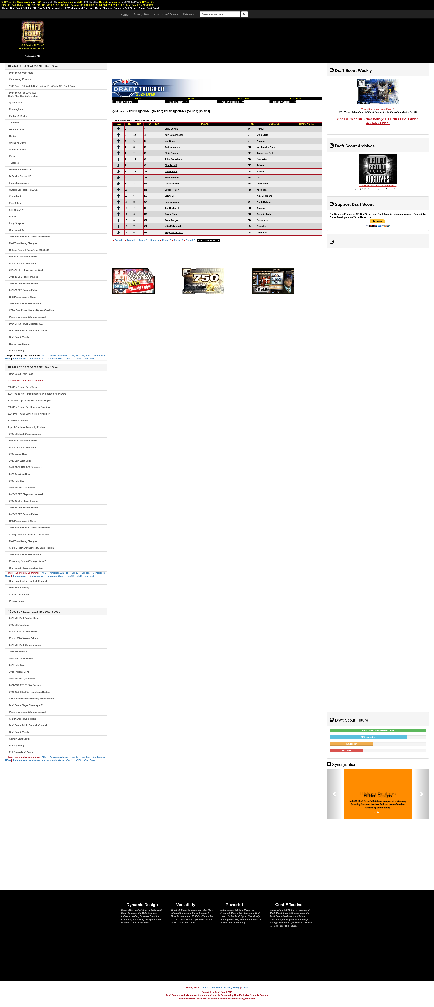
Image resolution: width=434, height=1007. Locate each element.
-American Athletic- (59, 355)
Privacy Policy (231, 987)
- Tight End (13, 122)
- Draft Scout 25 (16, 230)
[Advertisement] (249, 39)
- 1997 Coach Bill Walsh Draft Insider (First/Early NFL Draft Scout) (42, 86)
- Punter (12, 216)
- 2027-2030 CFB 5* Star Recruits (24, 303)
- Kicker (12, 156)
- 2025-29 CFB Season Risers (23, 283)
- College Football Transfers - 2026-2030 (28, 250)
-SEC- (79, 358)
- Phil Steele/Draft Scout (20, 752)
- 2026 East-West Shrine (20, 461)
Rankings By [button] (140, 14)
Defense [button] (188, 14)
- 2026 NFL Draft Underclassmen (24, 434)
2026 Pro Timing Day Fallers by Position (29, 414)
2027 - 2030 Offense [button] (165, 14)
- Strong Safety (15, 210)
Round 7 (190, 240)
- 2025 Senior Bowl (17, 651)
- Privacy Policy (16, 350)
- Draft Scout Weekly (18, 337)
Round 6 (178, 240)
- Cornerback (14, 196)
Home (124, 14)
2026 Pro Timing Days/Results (23, 387)
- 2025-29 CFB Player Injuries (23, 277)
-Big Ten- (85, 355)
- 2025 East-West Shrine (20, 658)
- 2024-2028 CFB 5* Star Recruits (24, 685)
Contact (245, 987)
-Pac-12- (70, 358)
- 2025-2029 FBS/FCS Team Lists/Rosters (29, 527)
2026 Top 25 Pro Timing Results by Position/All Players (37, 393)
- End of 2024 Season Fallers (23, 638)
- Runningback (15, 109)
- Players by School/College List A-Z (27, 317)
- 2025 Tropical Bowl (18, 672)
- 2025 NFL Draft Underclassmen (24, 645)
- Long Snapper (16, 223)
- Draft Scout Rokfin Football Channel (27, 330)
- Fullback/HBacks (17, 116)
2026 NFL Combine (18, 420)
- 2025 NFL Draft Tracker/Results (24, 618)
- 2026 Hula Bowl (16, 481)
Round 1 (119, 240)
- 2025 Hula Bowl (16, 665)
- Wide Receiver (16, 129)
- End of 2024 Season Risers (22, 631)
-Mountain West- (55, 358)
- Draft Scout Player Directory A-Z (25, 324)
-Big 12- (75, 355)
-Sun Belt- (89, 358)
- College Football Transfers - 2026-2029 (28, 534)
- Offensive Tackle (17, 149)
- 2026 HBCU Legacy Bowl (21, 487)
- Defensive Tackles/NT (19, 176)
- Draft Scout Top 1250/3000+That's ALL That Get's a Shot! (23, 94)
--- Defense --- (15, 163)
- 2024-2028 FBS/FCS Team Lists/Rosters (29, 692)
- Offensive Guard (17, 143)
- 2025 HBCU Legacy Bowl (21, 678)
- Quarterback (15, 102)
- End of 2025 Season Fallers (23, 263)
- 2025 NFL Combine (18, 625)
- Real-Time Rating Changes (22, 243)
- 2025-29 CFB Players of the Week (25, 270)
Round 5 (166, 240)
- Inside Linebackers (18, 183)
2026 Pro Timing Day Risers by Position (29, 407)
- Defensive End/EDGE (19, 169)
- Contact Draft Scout (18, 344)
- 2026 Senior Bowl (17, 454)
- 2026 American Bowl (19, 474)
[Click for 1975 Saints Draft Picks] (118, 128)
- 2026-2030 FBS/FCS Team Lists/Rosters (29, 236)
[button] (334, 794)
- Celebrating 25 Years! (19, 79)
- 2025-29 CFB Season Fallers (23, 290)
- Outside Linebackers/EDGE (23, 190)
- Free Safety (14, 203)
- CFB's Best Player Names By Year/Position (31, 310)
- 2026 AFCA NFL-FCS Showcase (25, 467)
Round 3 (143, 240)
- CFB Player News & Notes (22, 297)
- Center (12, 136)
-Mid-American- (37, 358)
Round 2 (131, 240)
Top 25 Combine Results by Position (27, 427)
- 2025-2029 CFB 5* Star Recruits (24, 554)
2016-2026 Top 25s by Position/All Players (30, 400)
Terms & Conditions (211, 987)
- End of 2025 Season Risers (22, 256)
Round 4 (154, 240)
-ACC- (44, 355)
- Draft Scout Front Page (20, 72)
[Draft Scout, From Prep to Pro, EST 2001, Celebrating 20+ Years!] (32, 31)
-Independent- (20, 358)
